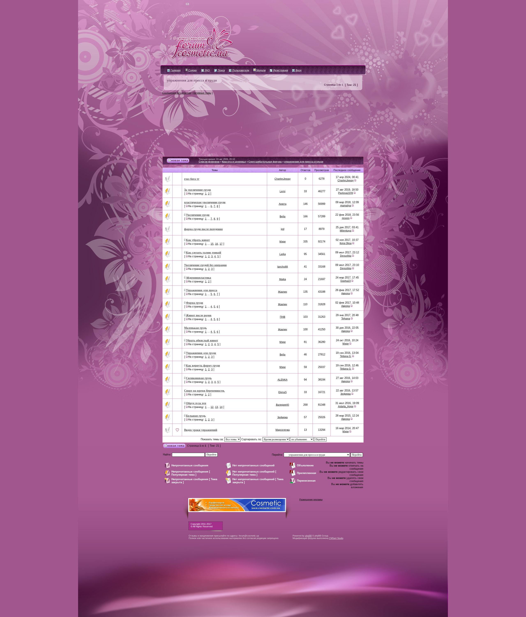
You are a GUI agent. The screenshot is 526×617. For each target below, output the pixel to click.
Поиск (221, 70)
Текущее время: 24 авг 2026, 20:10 (217, 159)
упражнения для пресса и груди (192, 80)
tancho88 (282, 266)
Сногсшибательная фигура (265, 161)
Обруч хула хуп (196, 403)
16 (216, 243)
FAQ (207, 70)
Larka (282, 254)
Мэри (282, 241)
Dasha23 (345, 280)
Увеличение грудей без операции (205, 265)
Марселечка (283, 429)
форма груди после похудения (203, 229)
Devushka (345, 255)
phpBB (308, 535)
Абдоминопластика (198, 277)
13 (216, 407)
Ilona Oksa (346, 243)
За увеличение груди (197, 189)
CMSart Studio (336, 538)
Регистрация (280, 70)
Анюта (282, 204)
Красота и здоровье (234, 161)
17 (221, 243)
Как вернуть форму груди (203, 365)
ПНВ (282, 316)
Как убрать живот (198, 240)
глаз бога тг (191, 179)
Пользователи (240, 70)
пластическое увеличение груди (204, 202)
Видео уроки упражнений (200, 430)
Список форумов (209, 161)
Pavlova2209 (345, 193)
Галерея (175, 70)
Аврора (345, 293)
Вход (298, 70)
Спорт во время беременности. (204, 390)
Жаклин (282, 291)
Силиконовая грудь (199, 378)
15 (212, 243)
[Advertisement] (263, 125)
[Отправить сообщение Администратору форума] (175, 4)
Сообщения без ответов (176, 93)
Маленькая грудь (195, 328)
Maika (282, 279)
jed (282, 229)
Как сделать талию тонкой (203, 252)
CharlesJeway (283, 178)
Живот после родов (198, 315)
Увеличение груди (197, 215)
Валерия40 (282, 404)
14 (221, 407)
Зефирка (345, 393)
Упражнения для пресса (201, 290)
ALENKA (282, 379)
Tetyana (345, 318)
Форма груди (194, 302)
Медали (261, 70)
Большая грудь (196, 415)
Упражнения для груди (201, 353)
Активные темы (202, 93)
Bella (282, 216)
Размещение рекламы (311, 499)
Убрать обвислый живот (202, 340)
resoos (346, 218)
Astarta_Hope (345, 406)
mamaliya (345, 205)
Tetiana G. (345, 356)
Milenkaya (345, 230)
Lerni (282, 191)
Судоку (192, 70)
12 (212, 407)
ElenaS (282, 392)
